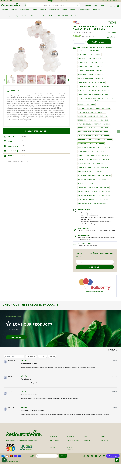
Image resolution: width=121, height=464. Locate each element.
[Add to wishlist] (114, 6)
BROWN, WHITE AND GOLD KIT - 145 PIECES (94, 191)
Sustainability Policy (73, 441)
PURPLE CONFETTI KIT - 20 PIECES (90, 63)
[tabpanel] (60, 387)
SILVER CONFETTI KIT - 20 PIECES (90, 66)
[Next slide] (68, 80)
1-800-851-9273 (6, 1)
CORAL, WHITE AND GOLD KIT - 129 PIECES (93, 160)
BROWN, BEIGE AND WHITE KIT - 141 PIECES (93, 179)
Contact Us (104, 441)
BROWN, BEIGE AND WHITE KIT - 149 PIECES (94, 195)
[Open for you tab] (117, 460)
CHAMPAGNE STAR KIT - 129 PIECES (91, 152)
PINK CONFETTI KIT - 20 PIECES (89, 59)
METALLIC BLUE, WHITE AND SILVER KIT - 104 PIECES (97, 99)
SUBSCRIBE (63, 456)
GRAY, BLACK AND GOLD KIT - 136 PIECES (93, 167)
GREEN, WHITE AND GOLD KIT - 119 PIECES (93, 128)
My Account (87, 441)
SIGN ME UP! (94, 267)
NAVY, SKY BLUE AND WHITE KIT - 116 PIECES (94, 124)
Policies (52, 443)
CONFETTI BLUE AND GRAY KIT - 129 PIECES (94, 156)
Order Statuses (54, 441)
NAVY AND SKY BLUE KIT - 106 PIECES (91, 112)
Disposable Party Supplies (22, 16)
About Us (69, 447)
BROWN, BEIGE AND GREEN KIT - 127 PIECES (94, 148)
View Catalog (105, 443)
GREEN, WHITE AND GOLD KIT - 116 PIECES (93, 120)
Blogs (69, 445)
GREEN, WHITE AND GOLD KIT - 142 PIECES (93, 187)
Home (4, 16)
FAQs (51, 445)
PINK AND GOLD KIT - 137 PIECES (90, 171)
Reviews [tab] (112, 350)
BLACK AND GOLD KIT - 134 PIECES (90, 164)
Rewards (52, 447)
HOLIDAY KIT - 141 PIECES (87, 183)
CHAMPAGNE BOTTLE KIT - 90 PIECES (91, 82)
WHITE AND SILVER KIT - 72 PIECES (90, 74)
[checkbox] (52, 356)
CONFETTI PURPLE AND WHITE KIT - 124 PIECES (95, 140)
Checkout (87, 443)
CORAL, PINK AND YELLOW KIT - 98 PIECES (93, 86)
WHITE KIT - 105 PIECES (86, 104)
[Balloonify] (78, 24)
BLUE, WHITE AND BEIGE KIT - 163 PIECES (93, 199)
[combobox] (53, 5)
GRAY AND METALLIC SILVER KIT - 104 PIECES (94, 94)
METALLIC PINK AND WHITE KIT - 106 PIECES (94, 108)
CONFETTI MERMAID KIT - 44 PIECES (91, 70)
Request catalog (106, 445)
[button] (111, 5)
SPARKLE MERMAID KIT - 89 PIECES (90, 78)
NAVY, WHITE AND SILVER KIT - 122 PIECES (93, 136)
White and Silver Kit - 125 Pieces (102, 48)
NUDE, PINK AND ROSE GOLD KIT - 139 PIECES (94, 175)
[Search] (78, 5)
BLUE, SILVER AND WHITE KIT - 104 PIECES (93, 90)
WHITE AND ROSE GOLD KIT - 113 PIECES (92, 116)
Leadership (70, 449)
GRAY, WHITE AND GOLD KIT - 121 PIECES (93, 132)
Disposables (11, 16)
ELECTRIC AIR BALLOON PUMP (89, 51)
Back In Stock (88, 445)
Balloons (33, 16)
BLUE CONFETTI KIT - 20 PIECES (89, 55)
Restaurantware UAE (73, 443)
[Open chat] (4, 459)
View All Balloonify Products (95, 291)
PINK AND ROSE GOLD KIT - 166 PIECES (92, 203)
